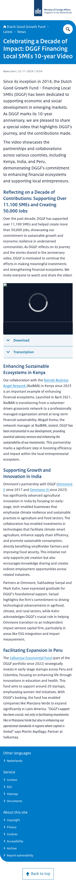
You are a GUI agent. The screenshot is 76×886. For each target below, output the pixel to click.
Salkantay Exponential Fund (31, 658)
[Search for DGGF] (68, 29)
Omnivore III (40, 489)
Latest (7, 32)
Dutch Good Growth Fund (26, 26)
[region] (38, 309)
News (21, 32)
